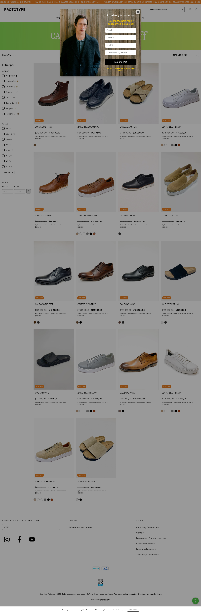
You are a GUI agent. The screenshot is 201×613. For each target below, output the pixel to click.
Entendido (133, 610)
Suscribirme (120, 61)
